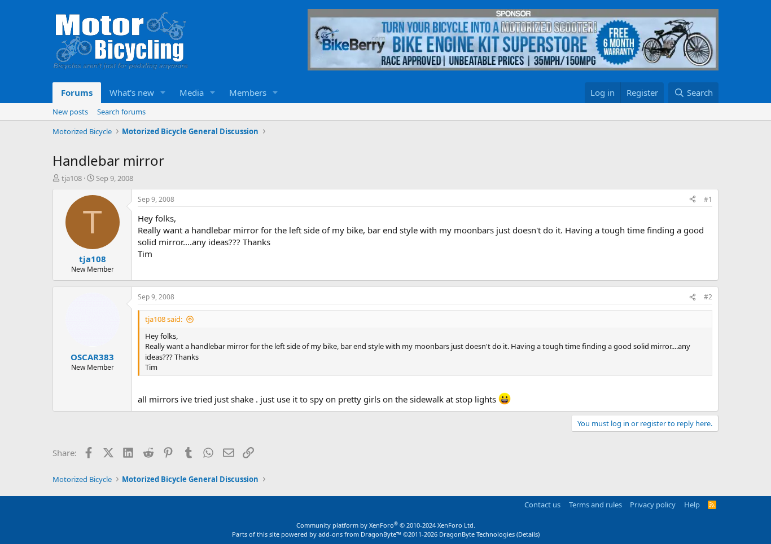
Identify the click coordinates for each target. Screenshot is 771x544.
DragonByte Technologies (477, 534)
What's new (131, 92)
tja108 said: (163, 319)
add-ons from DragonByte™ (359, 534)
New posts (70, 112)
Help (692, 504)
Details (528, 534)
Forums (77, 92)
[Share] (692, 199)
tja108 (72, 178)
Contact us (542, 504)
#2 (708, 297)
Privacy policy (653, 504)
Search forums (121, 112)
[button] (163, 92)
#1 (708, 199)
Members (247, 92)
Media (191, 92)
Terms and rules (595, 504)
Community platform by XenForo (385, 525)
